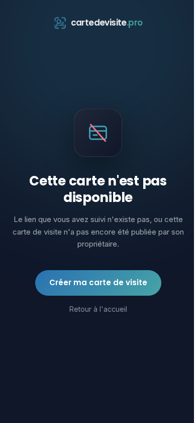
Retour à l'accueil (98, 309)
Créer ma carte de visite (98, 282)
